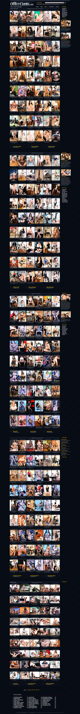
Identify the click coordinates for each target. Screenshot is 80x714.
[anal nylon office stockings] (47, 351)
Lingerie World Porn (34, 575)
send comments (23, 712)
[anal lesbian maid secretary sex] (14, 381)
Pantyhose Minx (51, 146)
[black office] (45, 668)
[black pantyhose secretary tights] (56, 111)
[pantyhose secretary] (14, 66)
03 (34, 690)
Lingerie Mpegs (64, 332)
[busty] (47, 223)
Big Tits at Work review (64, 309)
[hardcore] (56, 223)
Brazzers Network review (64, 47)
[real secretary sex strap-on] (14, 126)
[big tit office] (31, 180)
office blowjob (40, 4)
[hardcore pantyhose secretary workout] (22, 51)
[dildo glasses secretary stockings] (56, 411)
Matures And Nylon (65, 202)
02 (32, 690)
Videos (41, 6)
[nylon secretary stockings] (14, 51)
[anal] (39, 351)
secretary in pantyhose (34, 8)
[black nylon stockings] (31, 96)
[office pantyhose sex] (47, 51)
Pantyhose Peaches (64, 15)
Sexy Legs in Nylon (17, 146)
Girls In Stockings (64, 10)
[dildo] (31, 267)
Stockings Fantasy (64, 333)
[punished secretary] (31, 81)
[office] (56, 51)
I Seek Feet (63, 17)
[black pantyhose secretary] (39, 180)
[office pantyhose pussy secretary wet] (56, 555)
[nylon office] (47, 540)
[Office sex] (22, 5)
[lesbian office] (14, 426)
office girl (54, 4)
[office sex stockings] (35, 625)
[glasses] (47, 381)
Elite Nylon (63, 11)
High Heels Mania (64, 13)
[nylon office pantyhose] (39, 570)
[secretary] (31, 51)
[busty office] (39, 267)
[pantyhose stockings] (25, 614)
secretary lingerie (57, 4)
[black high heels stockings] (55, 614)
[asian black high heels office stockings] (47, 267)
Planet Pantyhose (35, 146)
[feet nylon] (56, 81)
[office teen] (22, 267)
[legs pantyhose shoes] (47, 111)
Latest (29, 690)
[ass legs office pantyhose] (47, 570)
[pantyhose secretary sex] (31, 126)
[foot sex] (14, 111)
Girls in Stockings (32, 287)
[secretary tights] (14, 81)
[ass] (22, 570)
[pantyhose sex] (47, 555)
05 (38, 690)
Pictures (37, 6)
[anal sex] (31, 141)
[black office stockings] (47, 180)
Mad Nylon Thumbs (65, 328)
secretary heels (40, 582)
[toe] (35, 668)
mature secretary (44, 4)
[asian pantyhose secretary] (31, 336)
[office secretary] (22, 336)
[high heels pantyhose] (39, 426)
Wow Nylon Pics (64, 330)
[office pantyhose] (31, 540)
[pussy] (31, 555)
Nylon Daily (63, 326)
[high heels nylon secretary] (22, 411)
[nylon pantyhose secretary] (39, 555)
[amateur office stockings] (31, 381)
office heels (50, 4)
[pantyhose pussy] (56, 66)
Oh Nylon (63, 334)
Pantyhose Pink (64, 325)
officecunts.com (32, 712)
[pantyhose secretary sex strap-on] (14, 555)
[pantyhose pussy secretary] (22, 96)
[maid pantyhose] (56, 126)
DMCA (19, 712)
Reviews (57, 6)
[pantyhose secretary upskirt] (14, 570)
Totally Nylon (64, 331)
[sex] (35, 603)
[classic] (25, 635)
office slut (48, 4)
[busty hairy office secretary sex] (47, 411)
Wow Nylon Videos (64, 201)
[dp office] (55, 635)
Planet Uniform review (64, 185)
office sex (36, 293)
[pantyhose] (14, 141)
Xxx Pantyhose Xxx (65, 200)
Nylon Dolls (63, 9)
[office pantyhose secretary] (14, 351)
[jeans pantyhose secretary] (22, 540)
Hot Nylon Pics (64, 327)
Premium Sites (51, 6)
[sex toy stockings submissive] (39, 96)
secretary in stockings (40, 8)
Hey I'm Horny (64, 199)
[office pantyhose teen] (22, 555)
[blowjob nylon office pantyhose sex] (39, 126)
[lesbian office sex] (22, 396)
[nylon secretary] (39, 336)
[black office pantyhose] (31, 396)
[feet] (56, 351)
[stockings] (56, 96)
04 (36, 690)
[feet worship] (47, 336)
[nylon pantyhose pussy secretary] (56, 426)
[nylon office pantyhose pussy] (56, 381)
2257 (16, 712)
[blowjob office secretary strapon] (39, 540)
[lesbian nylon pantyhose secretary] (39, 51)
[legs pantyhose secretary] (22, 66)
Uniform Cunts (64, 16)
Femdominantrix (64, 329)
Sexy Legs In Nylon (64, 12)
